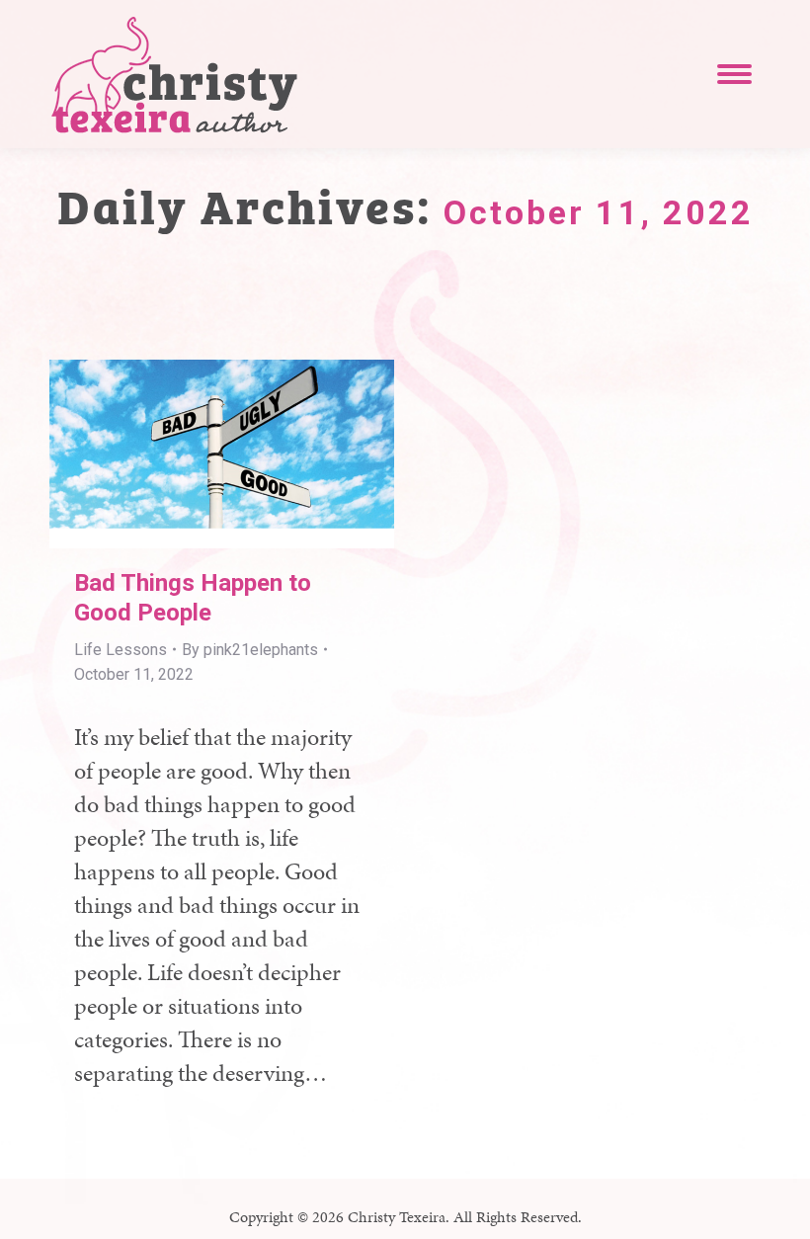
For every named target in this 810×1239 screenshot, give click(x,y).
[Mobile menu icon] (734, 74)
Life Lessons (120, 649)
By (250, 649)
